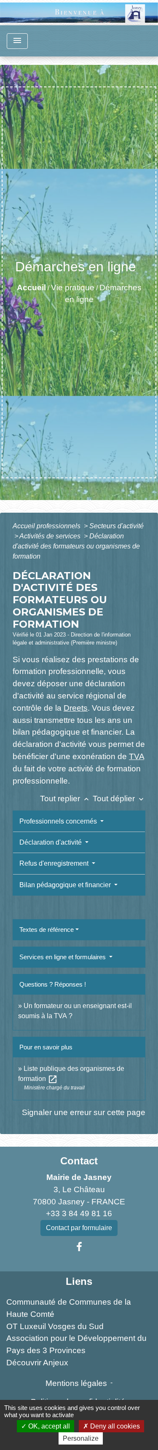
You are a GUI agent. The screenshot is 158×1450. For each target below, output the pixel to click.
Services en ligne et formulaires (63, 956)
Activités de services (50, 536)
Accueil (31, 287)
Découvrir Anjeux (37, 1362)
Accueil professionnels (47, 526)
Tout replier (65, 798)
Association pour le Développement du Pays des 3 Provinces (76, 1344)
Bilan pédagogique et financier (65, 884)
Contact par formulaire (79, 1227)
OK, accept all (48, 1426)
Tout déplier (119, 798)
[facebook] (79, 1247)
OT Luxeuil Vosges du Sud (55, 1326)
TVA (136, 756)
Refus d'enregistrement (54, 863)
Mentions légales (76, 1383)
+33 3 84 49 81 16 (79, 1213)
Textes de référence (46, 929)
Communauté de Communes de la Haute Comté (68, 1308)
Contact (79, 1160)
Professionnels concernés (59, 821)
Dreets (76, 708)
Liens (79, 1281)
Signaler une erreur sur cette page (83, 1112)
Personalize (81, 1438)
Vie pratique (72, 287)
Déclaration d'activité (51, 842)
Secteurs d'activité (116, 526)
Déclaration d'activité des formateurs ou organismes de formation (76, 546)
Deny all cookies (114, 1426)
